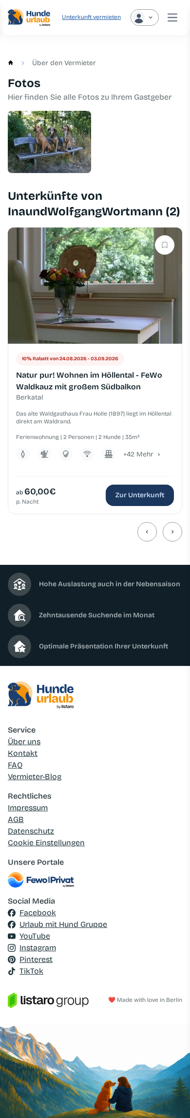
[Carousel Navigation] (95, 532)
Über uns (24, 741)
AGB (16, 819)
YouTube (34, 936)
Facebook (37, 912)
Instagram (37, 947)
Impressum (28, 807)
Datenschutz (31, 831)
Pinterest (36, 959)
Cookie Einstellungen (46, 842)
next (172, 532)
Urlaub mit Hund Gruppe (63, 924)
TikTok (31, 971)
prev (147, 532)
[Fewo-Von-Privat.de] (95, 880)
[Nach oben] (168, 1096)
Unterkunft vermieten (91, 17)
